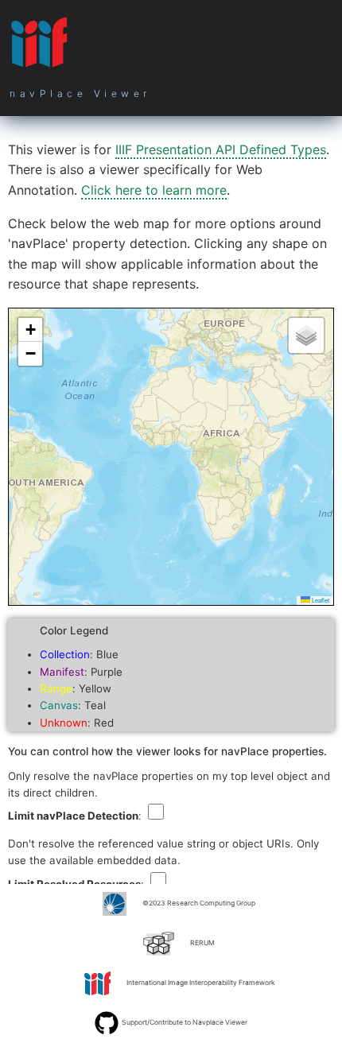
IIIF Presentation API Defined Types (220, 149)
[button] (30, 330)
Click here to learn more (154, 190)
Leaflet (319, 599)
